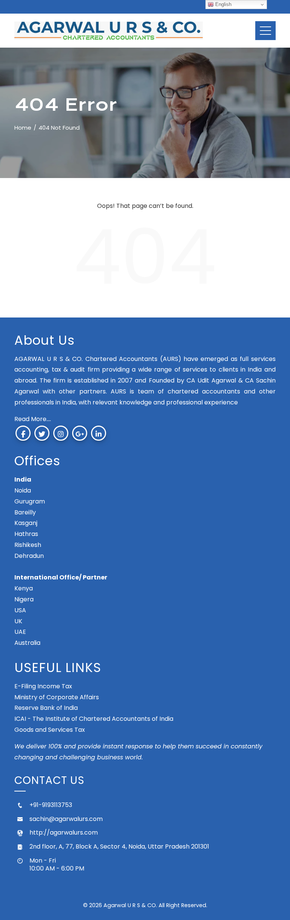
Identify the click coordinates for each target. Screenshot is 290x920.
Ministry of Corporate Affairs (56, 697)
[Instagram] (60, 433)
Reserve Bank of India (46, 707)
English (222, 4)
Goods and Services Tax (49, 729)
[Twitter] (41, 433)
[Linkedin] (98, 433)
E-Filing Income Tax (43, 686)
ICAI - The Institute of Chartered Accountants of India (93, 718)
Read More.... (32, 419)
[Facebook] (23, 433)
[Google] (79, 433)
